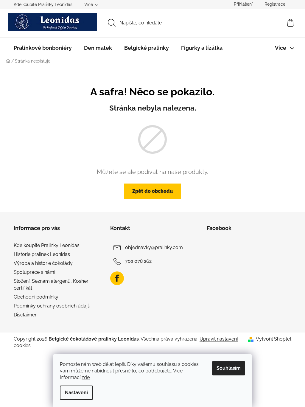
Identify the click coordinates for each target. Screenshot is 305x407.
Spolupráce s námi (34, 272)
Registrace (274, 4)
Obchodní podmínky (36, 297)
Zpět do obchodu (152, 191)
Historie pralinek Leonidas (42, 254)
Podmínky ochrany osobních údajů (52, 306)
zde (86, 377)
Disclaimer (25, 315)
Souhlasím (229, 368)
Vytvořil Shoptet (273, 339)
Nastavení (76, 392)
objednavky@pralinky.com (154, 247)
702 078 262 (138, 261)
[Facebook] (117, 278)
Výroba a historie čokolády (43, 263)
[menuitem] (43, 48)
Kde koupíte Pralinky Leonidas (43, 4)
